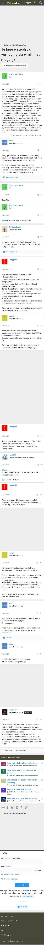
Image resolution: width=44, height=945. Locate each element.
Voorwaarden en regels (9, 921)
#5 (41, 237)
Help (3, 930)
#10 (41, 495)
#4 (41, 215)
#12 (41, 613)
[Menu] (3, 2)
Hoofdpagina (6, 935)
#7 (41, 326)
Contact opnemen (7, 916)
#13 (41, 654)
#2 (41, 150)
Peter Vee (12, 785)
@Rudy (4, 470)
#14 (41, 719)
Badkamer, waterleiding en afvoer (26, 765)
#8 (41, 436)
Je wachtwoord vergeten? (11, 874)
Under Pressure (14, 801)
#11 (41, 563)
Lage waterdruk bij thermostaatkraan (22, 763)
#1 (41, 84)
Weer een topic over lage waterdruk (22, 798)
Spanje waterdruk (16, 74)
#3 (41, 195)
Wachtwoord (6, 866)
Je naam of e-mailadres (10, 858)
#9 (41, 465)
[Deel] (38, 84)
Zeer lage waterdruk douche (19, 789)
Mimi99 (11, 765)
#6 (41, 269)
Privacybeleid (6, 925)
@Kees (4, 220)
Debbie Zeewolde (14, 792)
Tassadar (12, 775)
